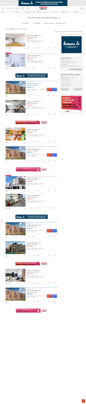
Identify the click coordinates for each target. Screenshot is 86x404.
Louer (13, 8)
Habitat (27, 8)
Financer (22, 8)
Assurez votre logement (66, 80)
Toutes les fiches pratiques (75, 69)
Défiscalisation (65, 64)
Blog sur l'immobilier (66, 85)
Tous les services (77, 89)
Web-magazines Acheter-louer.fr (68, 77)
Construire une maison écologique (68, 62)
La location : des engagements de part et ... (70, 65)
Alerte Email (65, 89)
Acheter (8, 8)
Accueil (3, 8)
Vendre (17, 8)
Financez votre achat (66, 79)
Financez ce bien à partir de (35, 40)
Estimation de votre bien (66, 84)
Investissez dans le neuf (66, 82)
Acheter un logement (66, 60)
